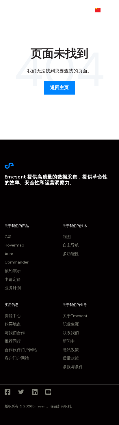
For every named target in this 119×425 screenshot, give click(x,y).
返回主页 (59, 87)
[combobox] (101, 10)
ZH (106, 9)
